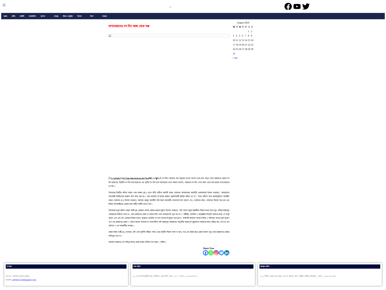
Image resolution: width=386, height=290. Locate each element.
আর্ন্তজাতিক (32, 16)
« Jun (234, 58)
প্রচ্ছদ (5, 16)
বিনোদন (79, 16)
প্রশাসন (42, 16)
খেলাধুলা (56, 16)
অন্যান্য (104, 16)
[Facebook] (205, 252)
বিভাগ (91, 16)
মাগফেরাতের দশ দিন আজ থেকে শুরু (129, 26)
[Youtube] (297, 6)
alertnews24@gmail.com (24, 280)
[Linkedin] (226, 252)
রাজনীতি (22, 16)
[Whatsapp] (211, 252)
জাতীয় (13, 16)
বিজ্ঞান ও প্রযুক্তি (68, 16)
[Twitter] (221, 252)
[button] (44, 16)
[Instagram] (216, 252)
